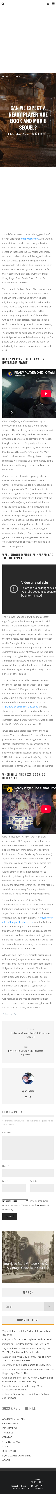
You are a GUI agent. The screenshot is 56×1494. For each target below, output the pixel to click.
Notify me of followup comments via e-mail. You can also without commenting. (25, 1205)
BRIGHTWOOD (10, 1450)
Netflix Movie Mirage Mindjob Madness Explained (25, 1051)
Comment (7, 1132)
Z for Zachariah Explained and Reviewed (32, 1339)
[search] (49, 1306)
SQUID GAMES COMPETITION (17, 1455)
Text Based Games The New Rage (31, 1343)
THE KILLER (8, 1432)
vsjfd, (5, 1339)
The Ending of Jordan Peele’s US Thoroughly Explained (30, 1033)
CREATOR (7, 1437)
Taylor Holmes (15, 134)
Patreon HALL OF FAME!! (21, 1488)
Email (5, 1181)
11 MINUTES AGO (11, 1441)
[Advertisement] (28, 43)
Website (33, 1181)
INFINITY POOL (10, 1428)
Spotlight (37, 1482)
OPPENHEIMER (10, 1423)
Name (5, 1166)
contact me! (38, 1488)
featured (15, 1486)
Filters (23, 1486)
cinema (27, 134)
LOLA (5, 1446)
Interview (36, 1485)
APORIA (6, 1460)
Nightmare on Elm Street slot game (20, 706)
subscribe (37, 1205)
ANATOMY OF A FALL (13, 1418)
